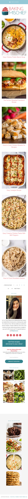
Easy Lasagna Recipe (14, 190)
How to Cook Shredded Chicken (14, 278)
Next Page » (17, 288)
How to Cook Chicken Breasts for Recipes (14, 146)
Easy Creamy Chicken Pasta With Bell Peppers (14, 234)
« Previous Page (8, 285)
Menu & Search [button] (15, 1)
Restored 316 (23, 496)
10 (8, 288)
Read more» (15, 330)
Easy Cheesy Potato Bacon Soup (14, 57)
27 (12, 288)
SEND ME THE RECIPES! (14, 361)
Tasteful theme (14, 496)
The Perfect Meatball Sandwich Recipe (14, 101)
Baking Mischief (14, 11)
